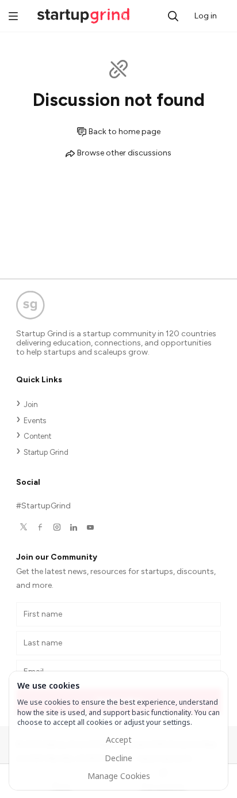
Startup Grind (46, 452)
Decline (118, 758)
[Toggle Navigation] (13, 17)
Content (37, 436)
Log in (205, 16)
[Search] (173, 16)
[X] (23, 527)
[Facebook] (40, 527)
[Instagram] (56, 527)
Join (31, 404)
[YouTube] (90, 527)
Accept (119, 739)
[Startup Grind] (118, 308)
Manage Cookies (118, 775)
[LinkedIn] (73, 527)
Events (35, 420)
